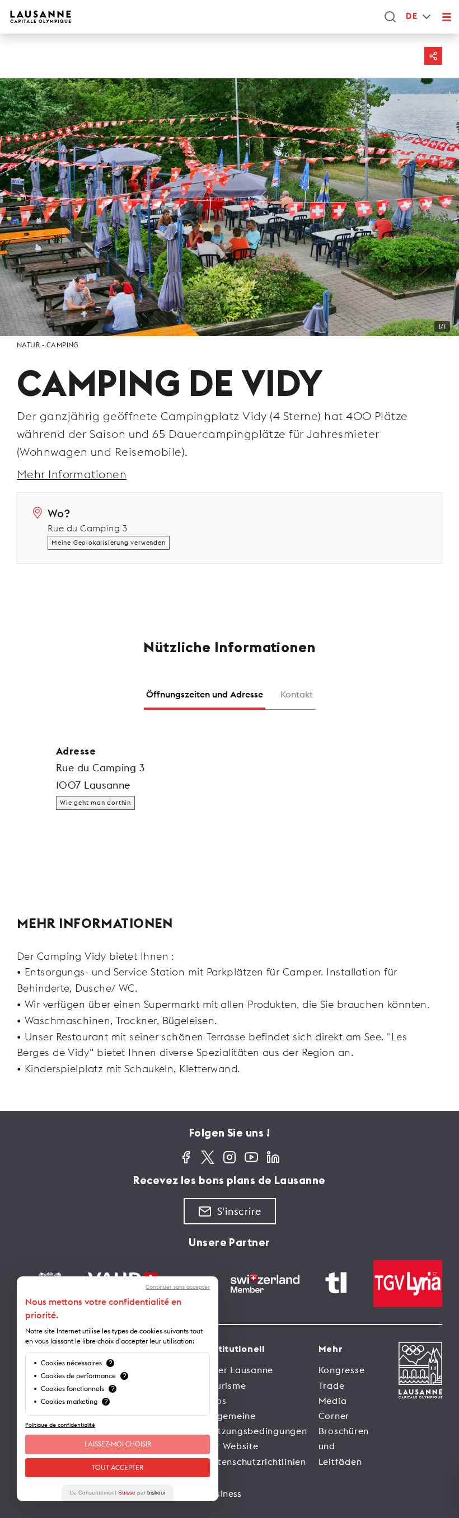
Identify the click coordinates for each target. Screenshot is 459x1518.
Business (223, 1493)
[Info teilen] (433, 56)
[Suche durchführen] (390, 16)
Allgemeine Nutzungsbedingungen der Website (256, 1430)
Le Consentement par (117, 1492)
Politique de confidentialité (60, 1425)
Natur (28, 345)
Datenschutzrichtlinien (255, 1461)
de (411, 16)
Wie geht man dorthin (95, 803)
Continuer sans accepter (178, 1287)
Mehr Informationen (72, 474)
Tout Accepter (117, 1467)
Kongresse (342, 1369)
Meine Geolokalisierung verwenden (108, 542)
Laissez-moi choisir (118, 1444)
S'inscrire (239, 1211)
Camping (62, 345)
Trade (332, 1385)
